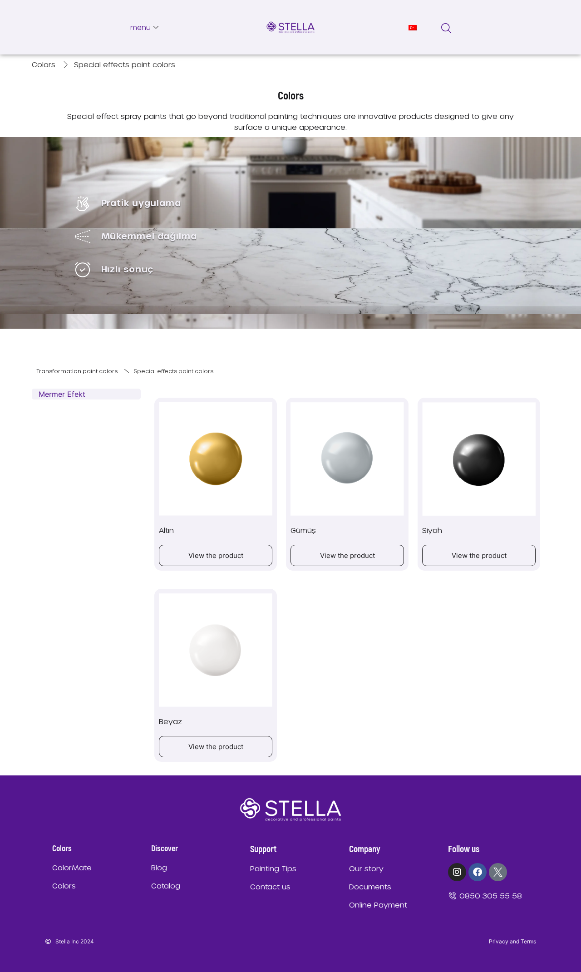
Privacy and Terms (512, 941)
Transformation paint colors (77, 371)
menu (140, 27)
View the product (215, 555)
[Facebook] (477, 872)
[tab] (86, 394)
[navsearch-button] (446, 27)
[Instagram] (457, 872)
